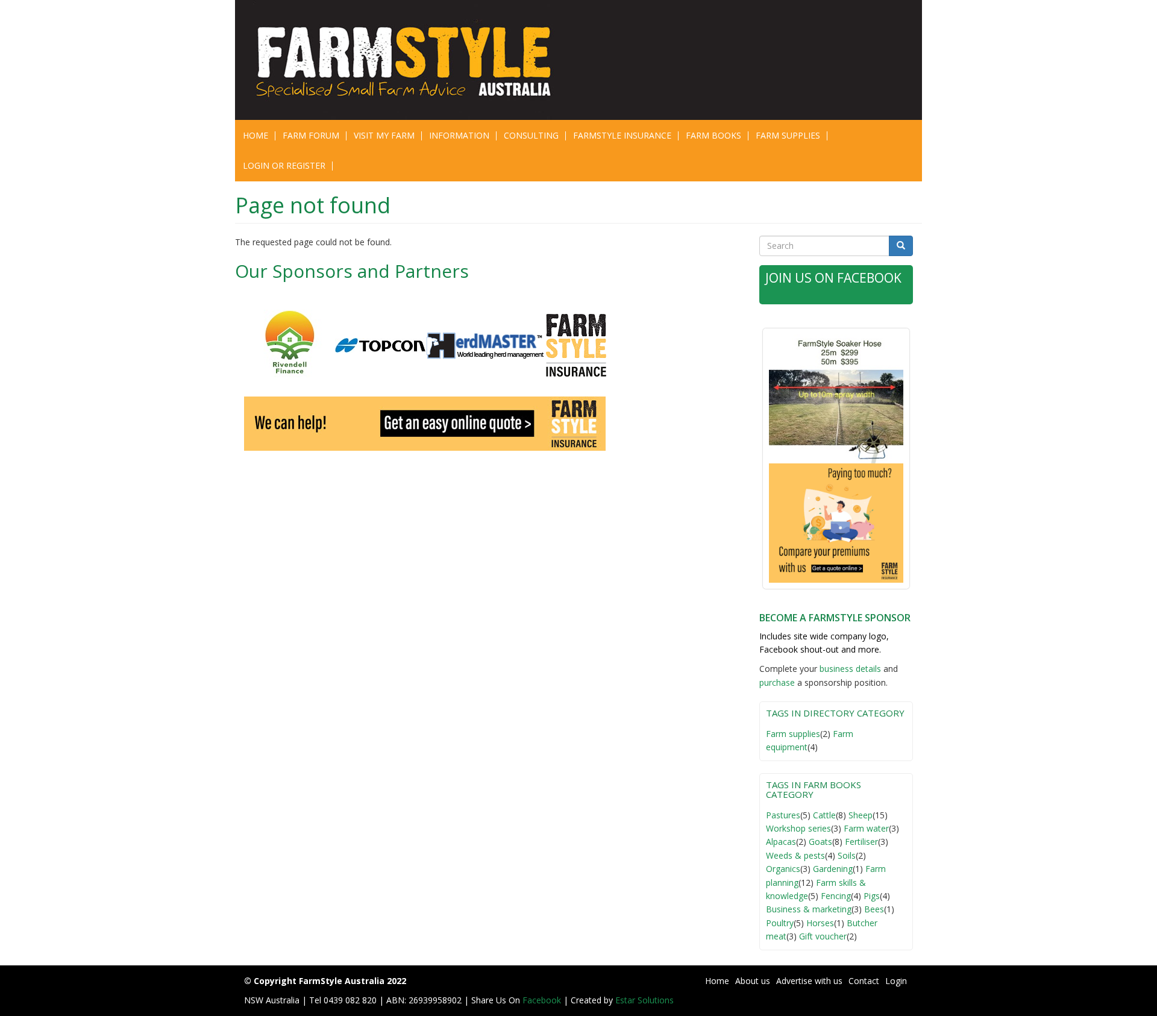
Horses (820, 923)
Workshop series (798, 828)
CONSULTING (531, 135)
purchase (777, 682)
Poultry (780, 923)
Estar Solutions (644, 1000)
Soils (847, 855)
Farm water (866, 828)
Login (896, 980)
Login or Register (284, 165)
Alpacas (781, 841)
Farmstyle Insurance (622, 135)
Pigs (872, 896)
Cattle (824, 815)
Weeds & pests (795, 855)
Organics (783, 868)
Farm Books (713, 135)
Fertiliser (861, 841)
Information (459, 135)
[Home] (411, 60)
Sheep (860, 815)
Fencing (836, 896)
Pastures (783, 815)
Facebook (542, 1000)
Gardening (833, 868)
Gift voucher (823, 936)
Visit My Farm (384, 135)
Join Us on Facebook (833, 277)
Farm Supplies (788, 135)
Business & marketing (808, 909)
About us (752, 980)
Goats (820, 841)
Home (255, 135)
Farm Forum (311, 135)
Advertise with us (809, 980)
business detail (848, 668)
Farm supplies (793, 733)
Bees (874, 909)
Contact (863, 980)
